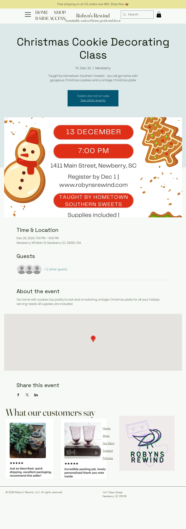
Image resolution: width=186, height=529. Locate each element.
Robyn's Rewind (93, 15)
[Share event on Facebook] (18, 394)
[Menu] (28, 14)
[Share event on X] (27, 394)
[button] (158, 14)
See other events (93, 100)
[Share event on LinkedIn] (36, 394)
